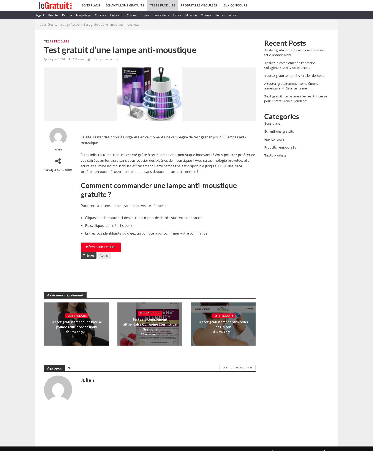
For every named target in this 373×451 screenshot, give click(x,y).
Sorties (220, 15)
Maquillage (83, 15)
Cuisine (132, 15)
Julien (58, 149)
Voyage (206, 15)
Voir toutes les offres (237, 367)
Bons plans (90, 5)
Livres (177, 15)
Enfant (145, 15)
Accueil (75, 24)
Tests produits (162, 5)
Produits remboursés (199, 5)
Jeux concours (235, 5)
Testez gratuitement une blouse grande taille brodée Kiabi (76, 324)
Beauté (53, 15)
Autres (233, 15)
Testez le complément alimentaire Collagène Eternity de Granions (150, 324)
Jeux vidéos (161, 15)
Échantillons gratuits (125, 5)
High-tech (116, 15)
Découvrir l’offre (100, 247)
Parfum (67, 15)
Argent (39, 15)
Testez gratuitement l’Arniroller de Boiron (223, 324)
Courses (100, 15)
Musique (191, 15)
